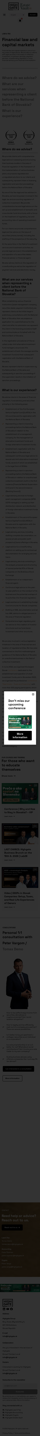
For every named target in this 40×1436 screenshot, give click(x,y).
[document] (20, 718)
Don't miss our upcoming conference (19, 704)
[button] (33, 694)
